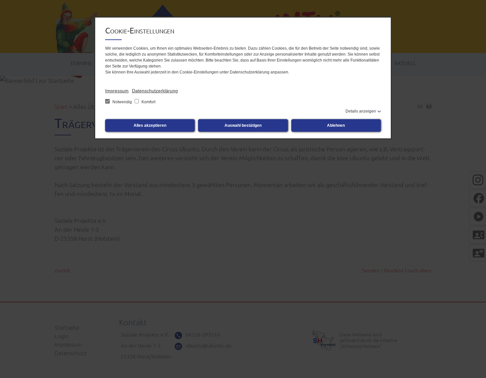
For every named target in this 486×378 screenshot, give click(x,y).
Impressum (117, 90)
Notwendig (122, 102)
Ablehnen (336, 125)
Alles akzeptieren (150, 125)
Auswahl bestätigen (243, 125)
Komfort (148, 102)
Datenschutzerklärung (155, 90)
